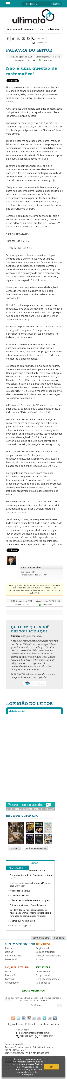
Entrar (41, 29)
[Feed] (28, 38)
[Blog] (55, 1018)
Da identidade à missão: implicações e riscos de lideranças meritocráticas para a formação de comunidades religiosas (30, 912)
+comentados (15, 868)
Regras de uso (15, 1024)
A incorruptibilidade (19, 895)
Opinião (9, 951)
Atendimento (12, 982)
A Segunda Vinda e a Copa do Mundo (28, 905)
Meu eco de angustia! (20, 925)
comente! (19, 60)
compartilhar (46, 60)
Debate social (17, 711)
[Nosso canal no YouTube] (39, 1018)
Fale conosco (43, 982)
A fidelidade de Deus (20, 890)
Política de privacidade (37, 1024)
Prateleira (10, 948)
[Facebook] (7, 38)
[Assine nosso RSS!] (13, 1018)
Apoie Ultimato (33, 990)
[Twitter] (13, 38)
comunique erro (41, 937)
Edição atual (42, 948)
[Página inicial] (33, 16)
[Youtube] (18, 38)
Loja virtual (17, 967)
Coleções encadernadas (48, 955)
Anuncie (55, 1024)
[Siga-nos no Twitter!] (18, 1018)
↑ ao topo (59, 937)
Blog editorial (43, 975)
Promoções (11, 975)
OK (51, 1067)
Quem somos (43, 971)
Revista (43, 944)
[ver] (45, 574)
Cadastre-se (53, 29)
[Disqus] (34, 757)
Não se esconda (37, 870)
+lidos (34, 863)
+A (28, 60)
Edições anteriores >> (35, 848)
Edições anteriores (45, 951)
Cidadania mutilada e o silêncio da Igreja (30, 900)
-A (34, 60)
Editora (43, 967)
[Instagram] (23, 38)
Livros (8, 971)
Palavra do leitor (13, 955)
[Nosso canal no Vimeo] (44, 1018)
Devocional (11, 959)
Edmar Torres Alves (31, 567)
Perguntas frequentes (47, 978)
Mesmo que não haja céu (22, 920)
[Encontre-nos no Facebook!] (24, 1018)
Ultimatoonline (20, 944)
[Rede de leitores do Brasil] (34, 1018)
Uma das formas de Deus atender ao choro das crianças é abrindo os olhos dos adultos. (33, 999)
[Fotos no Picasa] (50, 1018)
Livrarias (9, 978)
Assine (14, 848)
